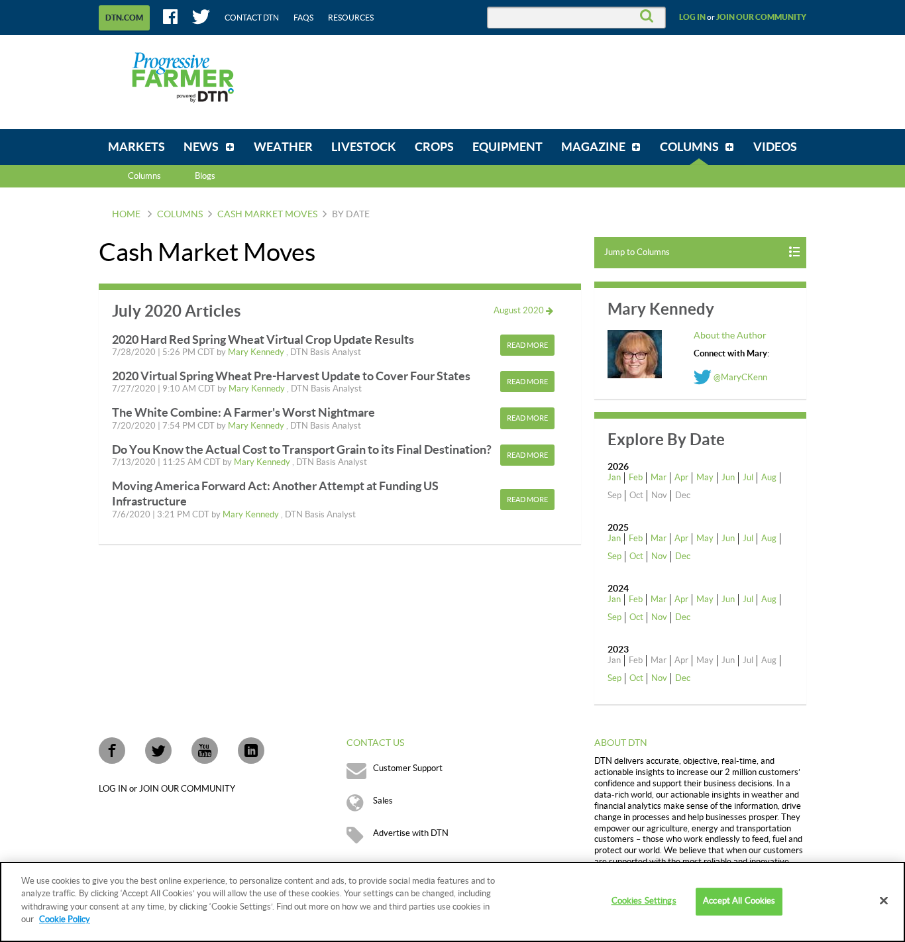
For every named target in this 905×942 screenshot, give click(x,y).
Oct (636, 556)
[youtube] (204, 750)
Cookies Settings (644, 901)
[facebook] (112, 750)
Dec (682, 556)
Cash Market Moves (267, 214)
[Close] (883, 901)
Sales (383, 801)
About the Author (730, 335)
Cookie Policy (64, 919)
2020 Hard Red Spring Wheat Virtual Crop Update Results (263, 339)
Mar (658, 477)
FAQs (303, 18)
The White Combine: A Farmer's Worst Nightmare (243, 412)
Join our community (761, 17)
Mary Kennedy (257, 352)
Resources (351, 18)
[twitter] (158, 750)
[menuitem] (136, 147)
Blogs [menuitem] (205, 176)
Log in (692, 17)
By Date (351, 214)
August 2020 (520, 310)
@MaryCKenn (739, 377)
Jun (728, 477)
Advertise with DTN (411, 833)
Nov (659, 556)
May (705, 477)
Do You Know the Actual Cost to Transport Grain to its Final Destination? (302, 449)
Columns (144, 176)
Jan (614, 477)
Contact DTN (252, 18)
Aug (768, 477)
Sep (614, 556)
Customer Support (408, 768)
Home (126, 214)
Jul (748, 477)
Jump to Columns (637, 252)
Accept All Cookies (739, 901)
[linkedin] (251, 750)
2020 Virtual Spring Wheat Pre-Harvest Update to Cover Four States (291, 376)
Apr (681, 477)
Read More (527, 345)
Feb (636, 477)
